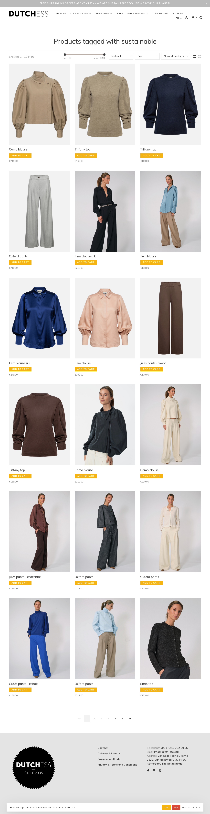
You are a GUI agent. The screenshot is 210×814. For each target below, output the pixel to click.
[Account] (187, 18)
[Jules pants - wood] (170, 318)
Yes (166, 807)
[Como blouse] (39, 105)
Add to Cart (20, 155)
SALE (120, 13)
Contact (102, 747)
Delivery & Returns (109, 753)
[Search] (201, 18)
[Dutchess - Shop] (33, 768)
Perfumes (102, 13)
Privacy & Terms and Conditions (117, 764)
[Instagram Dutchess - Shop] (154, 770)
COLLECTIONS (79, 13)
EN (177, 18)
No (176, 807)
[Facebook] (148, 770)
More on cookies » (191, 807)
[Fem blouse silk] (105, 211)
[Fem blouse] (170, 211)
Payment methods (109, 759)
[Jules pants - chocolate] (39, 532)
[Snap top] (170, 639)
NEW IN (61, 13)
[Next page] (129, 718)
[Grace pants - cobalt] (39, 639)
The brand (160, 13)
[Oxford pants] (39, 211)
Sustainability (138, 13)
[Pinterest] (160, 770)
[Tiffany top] (105, 105)
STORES (178, 13)
